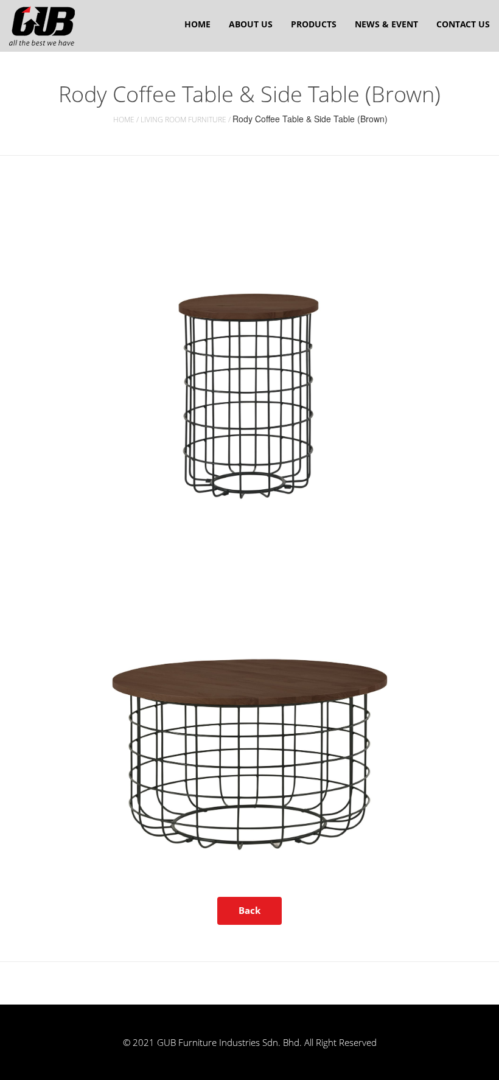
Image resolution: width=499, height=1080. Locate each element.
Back (249, 910)
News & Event (386, 24)
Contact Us (463, 24)
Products (314, 24)
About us (251, 24)
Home (197, 24)
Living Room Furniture (183, 119)
